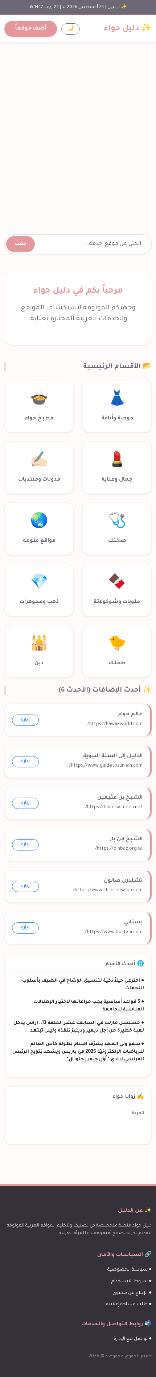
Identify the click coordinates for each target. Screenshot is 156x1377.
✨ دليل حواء (128, 29)
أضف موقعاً (30, 29)
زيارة (25, 720)
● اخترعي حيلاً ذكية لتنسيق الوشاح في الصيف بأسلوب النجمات (83, 984)
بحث (20, 244)
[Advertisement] (78, 129)
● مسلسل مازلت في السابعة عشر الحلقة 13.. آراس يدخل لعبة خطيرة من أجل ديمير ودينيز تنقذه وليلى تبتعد (78, 1027)
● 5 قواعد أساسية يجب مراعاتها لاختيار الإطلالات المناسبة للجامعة (88, 1006)
